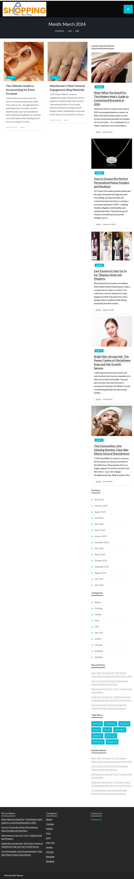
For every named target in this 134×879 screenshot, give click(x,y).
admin (22, 127)
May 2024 (99, 548)
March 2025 (100, 530)
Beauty (99, 351)
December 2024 (102, 542)
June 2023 (99, 585)
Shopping (99, 651)
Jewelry (55, 77)
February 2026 (101, 506)
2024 (70, 31)
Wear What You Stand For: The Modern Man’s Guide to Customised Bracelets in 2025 (111, 98)
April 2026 (99, 499)
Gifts (97, 626)
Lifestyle (98, 645)
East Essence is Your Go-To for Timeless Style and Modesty (110, 274)
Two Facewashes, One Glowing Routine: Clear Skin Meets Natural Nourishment (112, 449)
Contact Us (96, 819)
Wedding (98, 657)
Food (97, 620)
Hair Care (99, 632)
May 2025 (99, 524)
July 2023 (99, 579)
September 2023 (102, 567)
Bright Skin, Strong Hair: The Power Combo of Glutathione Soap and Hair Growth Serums (112, 362)
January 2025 (101, 536)
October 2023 (101, 560)
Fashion (11, 77)
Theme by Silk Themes (13, 875)
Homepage (59, 31)
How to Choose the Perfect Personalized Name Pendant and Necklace (111, 182)
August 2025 (100, 512)
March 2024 (100, 554)
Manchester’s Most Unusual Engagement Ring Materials (67, 87)
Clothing (98, 608)
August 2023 (100, 573)
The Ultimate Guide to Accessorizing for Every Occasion (20, 89)
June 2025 (99, 518)
